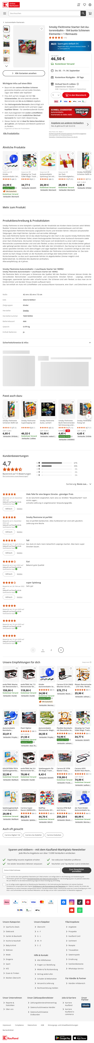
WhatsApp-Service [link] (76, 968)
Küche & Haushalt (13, 941)
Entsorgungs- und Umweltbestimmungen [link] (63, 1025)
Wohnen (9, 950)
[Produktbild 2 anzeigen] (6, 36)
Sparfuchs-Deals (12, 927)
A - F (39, 931)
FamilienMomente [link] (76, 964)
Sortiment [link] (73, 941)
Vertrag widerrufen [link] (45, 974)
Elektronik (10, 931)
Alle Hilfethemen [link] (44, 960)
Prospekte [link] (73, 931)
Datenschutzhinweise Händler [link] (42, 1007)
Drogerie (9, 959)
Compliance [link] (19, 1025)
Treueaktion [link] (73, 950)
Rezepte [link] (72, 945)
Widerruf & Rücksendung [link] (47, 969)
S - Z (39, 945)
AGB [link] (42, 1025)
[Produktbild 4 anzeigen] (6, 51)
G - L (39, 936)
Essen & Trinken (12, 973)
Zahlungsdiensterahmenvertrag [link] (43, 1003)
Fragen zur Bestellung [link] (46, 965)
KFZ (7, 968)
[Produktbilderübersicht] (6, 46)
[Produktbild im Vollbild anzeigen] (29, 46)
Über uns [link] (9, 1009)
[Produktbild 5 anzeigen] (6, 59)
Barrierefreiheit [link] (8, 1030)
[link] (79, 4)
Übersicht (41, 927)
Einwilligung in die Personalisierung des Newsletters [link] (49, 886)
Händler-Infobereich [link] (77, 983)
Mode (8, 954)
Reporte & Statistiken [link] (10, 1004)
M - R (39, 941)
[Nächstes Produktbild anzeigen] (6, 66)
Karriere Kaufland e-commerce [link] (70, 1011)
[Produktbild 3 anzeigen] (6, 44)
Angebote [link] (72, 927)
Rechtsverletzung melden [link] (47, 988)
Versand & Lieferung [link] (45, 983)
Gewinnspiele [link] (74, 954)
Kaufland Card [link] (74, 936)
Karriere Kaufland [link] (68, 1004)
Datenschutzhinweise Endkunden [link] (39, 1013)
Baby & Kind (11, 945)
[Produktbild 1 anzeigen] (6, 29)
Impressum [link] (7, 1025)
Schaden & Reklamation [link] (47, 979)
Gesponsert (6, 172)
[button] (57, 463)
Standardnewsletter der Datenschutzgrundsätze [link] (42, 879)
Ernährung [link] (73, 959)
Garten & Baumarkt (14, 936)
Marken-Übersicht (13, 978)
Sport (8, 964)
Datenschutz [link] (32, 1025)
